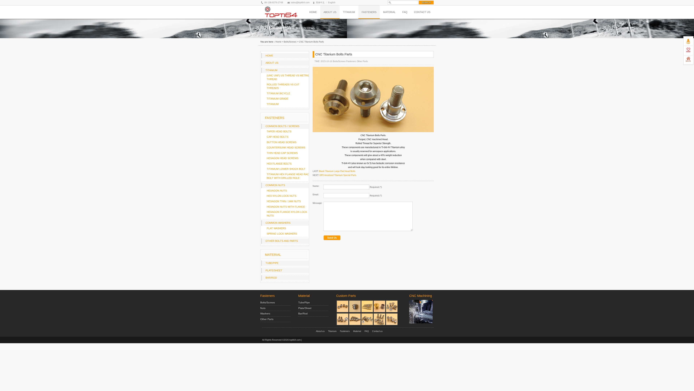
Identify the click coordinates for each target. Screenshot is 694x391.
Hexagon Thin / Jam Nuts (284, 201)
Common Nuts (275, 185)
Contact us (377, 331)
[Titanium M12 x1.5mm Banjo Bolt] (379, 319)
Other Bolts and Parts (281, 240)
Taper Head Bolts (279, 131)
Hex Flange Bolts (279, 163)
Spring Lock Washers (282, 233)
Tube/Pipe (272, 263)
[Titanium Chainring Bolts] (379, 306)
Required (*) (376, 187)
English (331, 2)
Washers (265, 313)
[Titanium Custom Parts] (392, 306)
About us (271, 62)
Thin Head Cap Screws (282, 153)
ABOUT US (330, 12)
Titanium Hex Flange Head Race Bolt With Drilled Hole (288, 176)
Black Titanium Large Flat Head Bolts (337, 171)
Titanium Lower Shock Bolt (286, 168)
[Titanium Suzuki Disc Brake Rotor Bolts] (367, 319)
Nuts (262, 308)
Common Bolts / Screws (282, 126)
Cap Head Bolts (277, 136)
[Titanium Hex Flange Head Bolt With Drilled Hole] (342, 319)
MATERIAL (389, 12)
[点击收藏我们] (688, 50)
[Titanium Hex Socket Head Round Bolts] (355, 319)
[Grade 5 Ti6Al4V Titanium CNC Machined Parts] (355, 306)
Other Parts (362, 61)
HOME (313, 12)
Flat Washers (276, 228)
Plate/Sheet (273, 270)
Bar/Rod (271, 277)
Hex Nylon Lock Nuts (281, 195)
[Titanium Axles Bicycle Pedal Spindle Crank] (367, 306)
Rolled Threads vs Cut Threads (283, 86)
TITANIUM (349, 12)
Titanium (271, 70)
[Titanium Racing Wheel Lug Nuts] (392, 319)
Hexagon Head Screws (282, 158)
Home (278, 42)
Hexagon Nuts (277, 190)
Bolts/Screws (290, 42)
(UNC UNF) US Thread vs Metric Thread (288, 77)
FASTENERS (369, 12)
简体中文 (320, 2)
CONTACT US (422, 12)
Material (304, 296)
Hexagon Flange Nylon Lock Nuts (287, 214)
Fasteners (351, 61)
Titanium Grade (277, 98)
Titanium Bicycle (278, 93)
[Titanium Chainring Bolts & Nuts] (342, 306)
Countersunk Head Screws (286, 147)
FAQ (404, 12)
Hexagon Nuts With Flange (286, 206)
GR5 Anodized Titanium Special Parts (337, 175)
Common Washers (277, 222)
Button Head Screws (281, 142)
